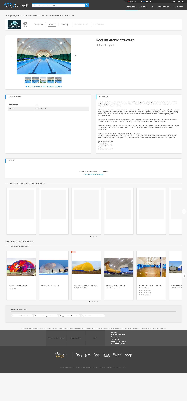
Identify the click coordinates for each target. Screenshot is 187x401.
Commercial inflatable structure (22, 316)
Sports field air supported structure (93, 316)
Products (131, 7)
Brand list (114, 332)
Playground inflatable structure (69, 316)
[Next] (75, 56)
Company (38, 24)
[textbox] (58, 5)
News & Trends (163, 7)
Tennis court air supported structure (46, 316)
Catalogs (143, 7)
